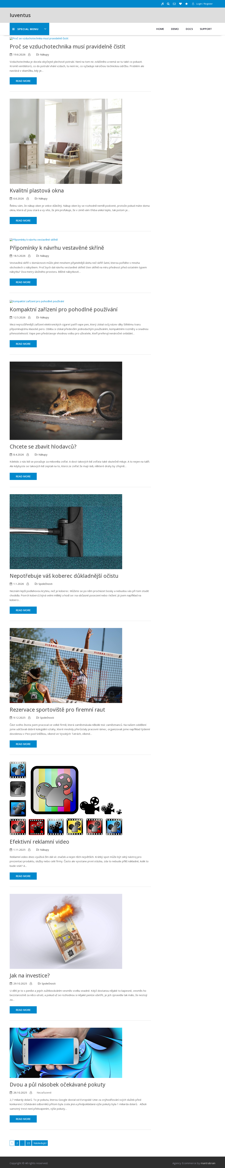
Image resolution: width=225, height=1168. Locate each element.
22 (28, 1143)
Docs (189, 29)
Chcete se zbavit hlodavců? (43, 446)
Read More (23, 81)
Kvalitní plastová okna (37, 190)
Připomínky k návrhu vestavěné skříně (57, 247)
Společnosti (45, 583)
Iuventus (20, 15)
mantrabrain (208, 1163)
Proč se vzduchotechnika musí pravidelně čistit (67, 46)
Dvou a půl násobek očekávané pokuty (57, 1084)
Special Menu (27, 29)
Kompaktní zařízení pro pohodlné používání (64, 309)
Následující (40, 1143)
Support (206, 29)
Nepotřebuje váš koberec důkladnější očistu (64, 575)
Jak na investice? (30, 975)
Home (160, 29)
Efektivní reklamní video (39, 841)
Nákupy (44, 54)
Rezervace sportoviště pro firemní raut (57, 709)
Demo (175, 29)
